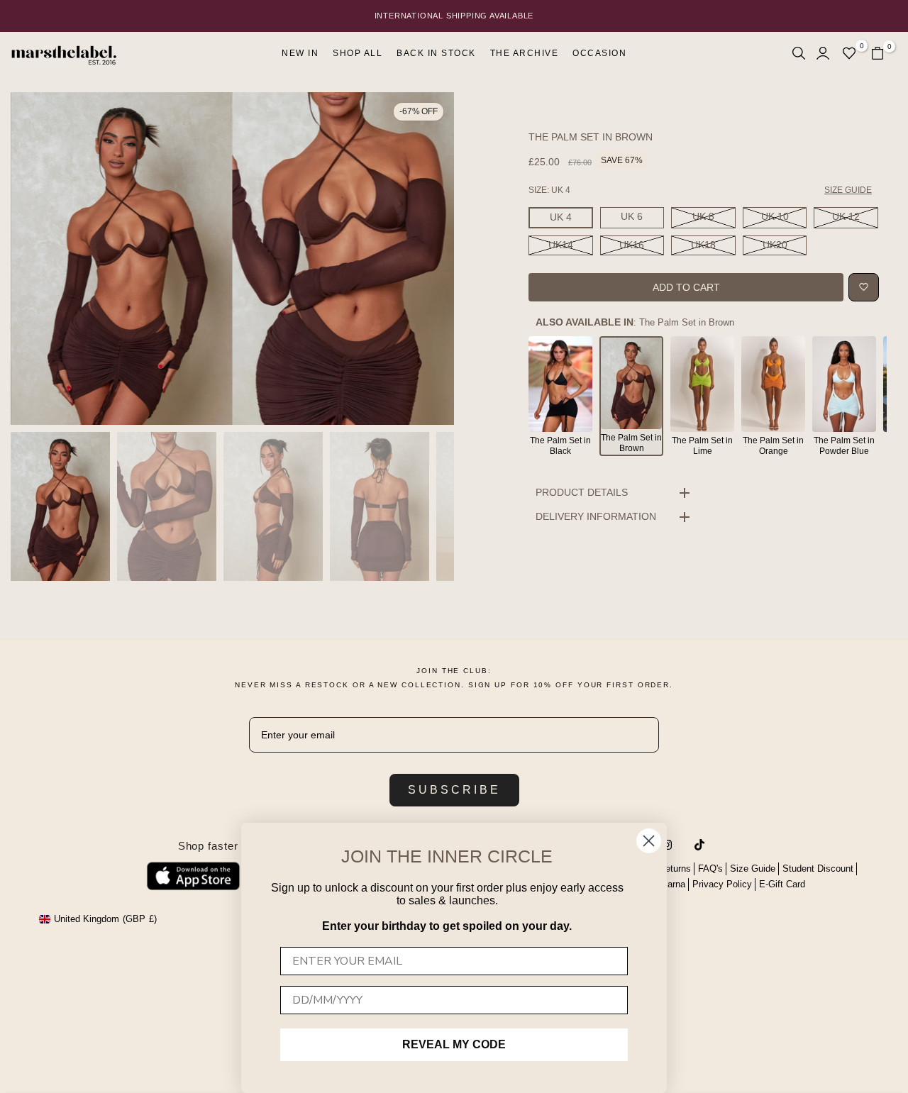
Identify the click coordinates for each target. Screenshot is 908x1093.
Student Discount (817, 868)
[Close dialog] (648, 840)
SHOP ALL (357, 53)
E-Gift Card (782, 884)
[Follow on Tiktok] (699, 844)
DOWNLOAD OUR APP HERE (454, 15)
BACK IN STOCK (436, 53)
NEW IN (300, 53)
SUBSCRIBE (454, 790)
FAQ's (710, 868)
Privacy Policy (722, 884)
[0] (849, 53)
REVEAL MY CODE (454, 1044)
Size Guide (752, 868)
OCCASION (599, 53)
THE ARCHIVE (524, 53)
